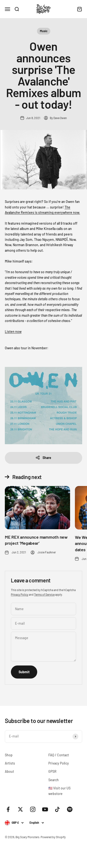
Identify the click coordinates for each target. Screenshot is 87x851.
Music (43, 31)
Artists (10, 763)
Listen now (13, 331)
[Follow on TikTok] (57, 809)
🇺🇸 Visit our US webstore (59, 790)
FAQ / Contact (58, 755)
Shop (9, 755)
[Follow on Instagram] (32, 809)
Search (53, 780)
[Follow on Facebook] (8, 809)
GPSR (52, 771)
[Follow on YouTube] (45, 809)
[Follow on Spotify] (69, 809)
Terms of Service (44, 594)
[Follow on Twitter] (20, 809)
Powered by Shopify (53, 837)
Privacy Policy (19, 594)
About (9, 771)
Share (47, 458)
